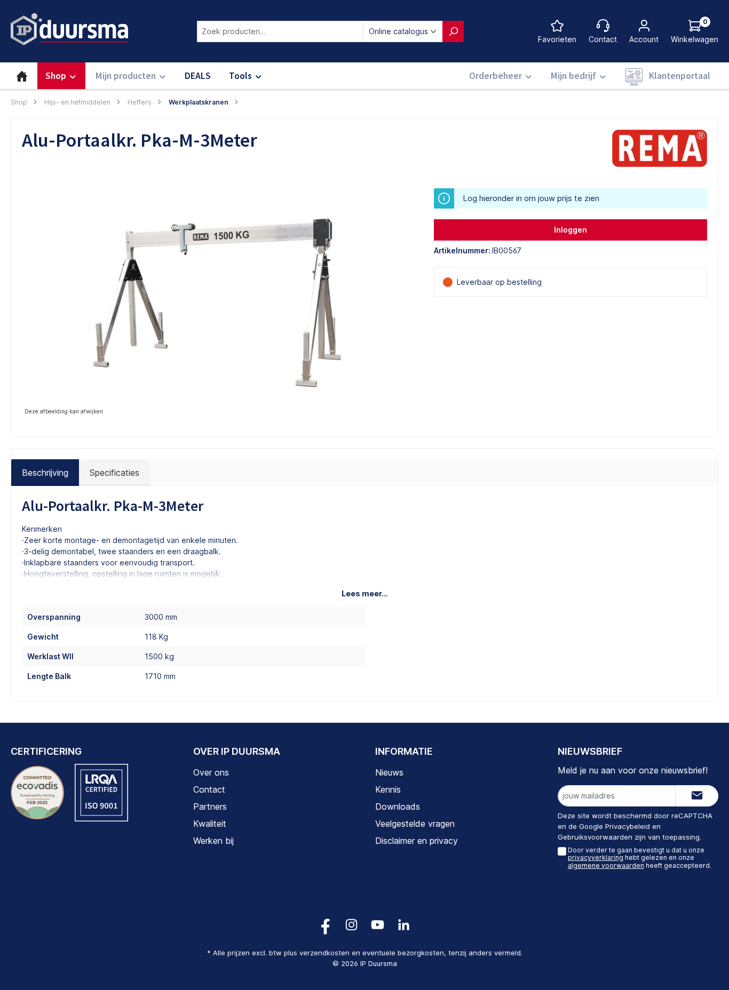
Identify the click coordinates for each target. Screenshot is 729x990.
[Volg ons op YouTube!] (378, 925)
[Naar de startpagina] (69, 29)
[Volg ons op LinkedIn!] (404, 925)
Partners (210, 806)
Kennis (388, 789)
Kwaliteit (209, 823)
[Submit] (697, 796)
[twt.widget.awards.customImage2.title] (101, 792)
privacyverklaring (595, 857)
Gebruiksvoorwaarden (595, 837)
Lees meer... (365, 593)
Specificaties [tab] (114, 472)
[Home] (22, 75)
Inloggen (570, 229)
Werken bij (213, 840)
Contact (209, 789)
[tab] (45, 472)
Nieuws (389, 772)
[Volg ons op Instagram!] (351, 925)
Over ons (211, 772)
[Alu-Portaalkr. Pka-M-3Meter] (217, 303)
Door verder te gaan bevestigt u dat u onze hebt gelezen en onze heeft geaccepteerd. (639, 857)
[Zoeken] (453, 31)
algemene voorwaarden (606, 865)
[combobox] (280, 31)
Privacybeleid (627, 826)
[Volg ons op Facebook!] (325, 925)
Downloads (397, 806)
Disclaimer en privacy (416, 840)
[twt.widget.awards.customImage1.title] (37, 792)
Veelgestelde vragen (415, 823)
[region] (217, 303)
